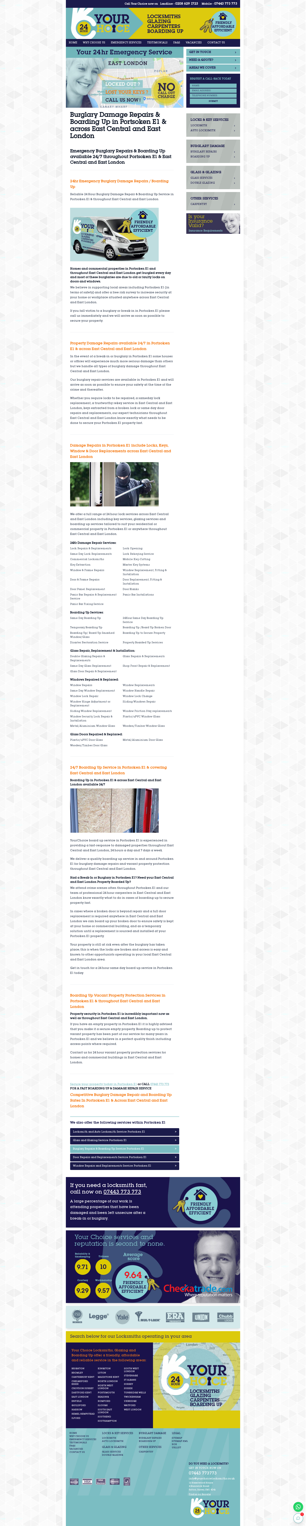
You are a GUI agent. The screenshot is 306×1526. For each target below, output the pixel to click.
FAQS (176, 43)
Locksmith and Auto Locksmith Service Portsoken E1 (124, 1132)
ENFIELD (77, 1401)
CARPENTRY (146, 1452)
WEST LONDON (132, 1410)
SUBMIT (213, 101)
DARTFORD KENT (82, 1393)
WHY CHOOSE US (94, 43)
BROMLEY (77, 1373)
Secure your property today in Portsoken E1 (103, 1084)
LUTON (102, 1373)
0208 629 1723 (186, 3)
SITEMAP (177, 1438)
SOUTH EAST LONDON (105, 1411)
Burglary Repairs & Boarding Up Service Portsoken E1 (124, 1149)
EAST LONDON (80, 1397)
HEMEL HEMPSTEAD (83, 1414)
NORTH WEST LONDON (105, 1387)
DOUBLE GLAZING (112, 1455)
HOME (73, 43)
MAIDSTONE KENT (108, 1377)
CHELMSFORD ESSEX (80, 1382)
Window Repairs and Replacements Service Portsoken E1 (124, 1166)
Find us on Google (200, 1494)
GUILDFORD (79, 1405)
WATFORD (130, 1405)
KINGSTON (104, 1369)
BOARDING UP (147, 1441)
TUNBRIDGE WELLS (135, 1393)
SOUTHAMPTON (107, 1421)
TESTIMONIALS (157, 43)
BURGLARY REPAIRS (150, 1438)
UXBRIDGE (130, 1401)
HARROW (77, 1410)
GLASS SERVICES (111, 1452)
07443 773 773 (225, 3)
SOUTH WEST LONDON (131, 1370)
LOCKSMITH (109, 1438)
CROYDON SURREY (83, 1388)
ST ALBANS (130, 1380)
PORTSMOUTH (106, 1393)
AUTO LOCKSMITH (112, 1441)
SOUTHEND (104, 1417)
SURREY (128, 1384)
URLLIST (176, 1448)
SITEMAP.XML (180, 1441)
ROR (174, 1444)
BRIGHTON (78, 1369)
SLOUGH (103, 1405)
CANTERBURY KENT (83, 1377)
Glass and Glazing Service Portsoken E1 (124, 1140)
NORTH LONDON (108, 1381)
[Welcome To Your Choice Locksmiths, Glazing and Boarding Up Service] (212, 1508)
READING (103, 1397)
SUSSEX (128, 1388)
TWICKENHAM (132, 1397)
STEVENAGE (131, 1376)
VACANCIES (194, 43)
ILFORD (76, 1418)
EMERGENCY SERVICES (126, 43)
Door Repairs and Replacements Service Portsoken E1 (124, 1157)
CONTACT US (216, 43)
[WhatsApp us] (298, 1507)
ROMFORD (104, 1401)
